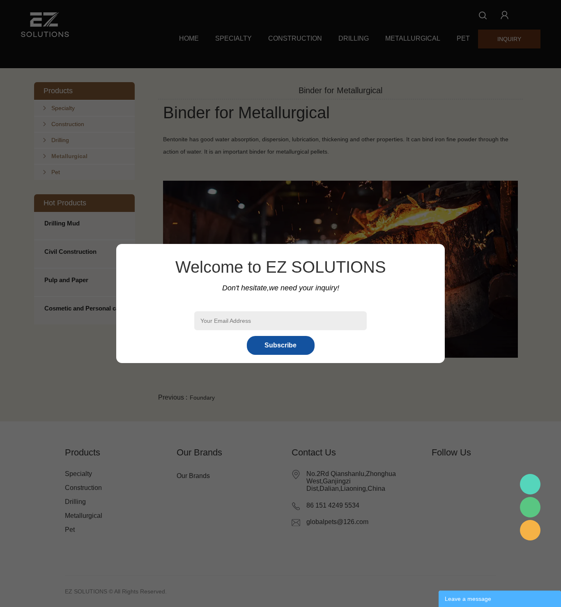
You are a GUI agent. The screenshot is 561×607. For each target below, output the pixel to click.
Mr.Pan (530, 484)
